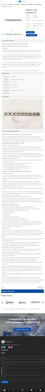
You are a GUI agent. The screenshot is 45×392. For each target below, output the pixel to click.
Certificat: (28, 23)
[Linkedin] (4, 347)
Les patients (4, 373)
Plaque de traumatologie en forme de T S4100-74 (22, 309)
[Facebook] (2, 347)
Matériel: (28, 20)
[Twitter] (7, 347)
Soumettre (5, 382)
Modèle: (27, 15)
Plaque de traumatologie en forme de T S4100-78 (9, 309)
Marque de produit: (28, 17)
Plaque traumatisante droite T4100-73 (35, 309)
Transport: (28, 25)
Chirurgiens (4, 368)
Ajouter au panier (32, 35)
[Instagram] (12, 347)
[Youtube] (9, 347)
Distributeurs (4, 369)
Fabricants (4, 371)
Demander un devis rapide (22, 329)
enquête (31, 32)
